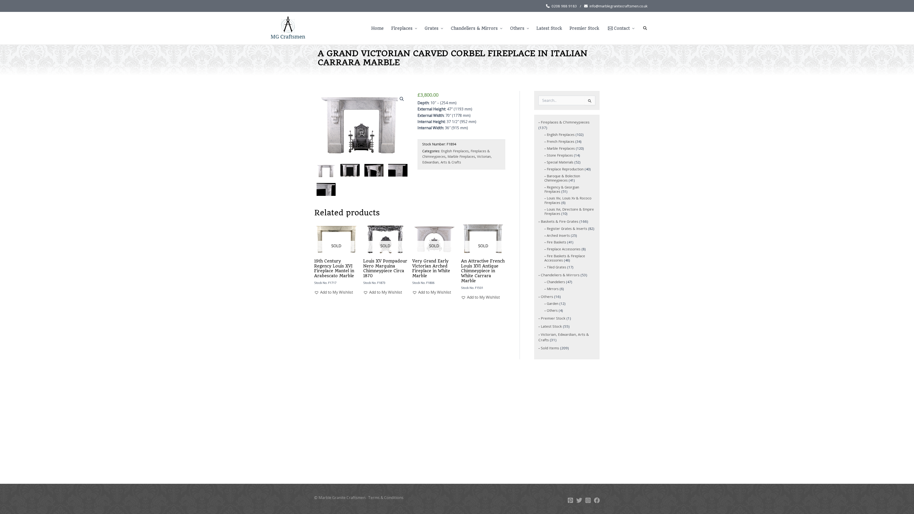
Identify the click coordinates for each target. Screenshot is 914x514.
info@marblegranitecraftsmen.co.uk (618, 6)
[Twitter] (579, 500)
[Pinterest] (570, 500)
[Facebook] (597, 500)
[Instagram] (588, 500)
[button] (414, 28)
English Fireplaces (455, 151)
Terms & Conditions (385, 497)
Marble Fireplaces (461, 156)
